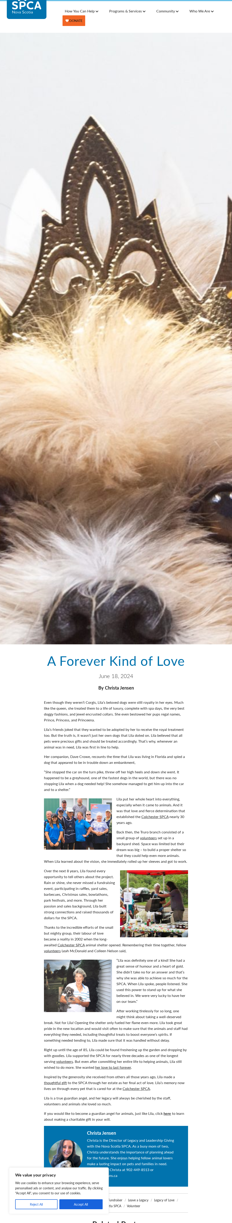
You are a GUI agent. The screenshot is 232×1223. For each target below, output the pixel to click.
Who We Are (199, 11)
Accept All (81, 1204)
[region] (59, 1190)
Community (165, 11)
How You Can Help (80, 11)
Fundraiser (115, 1200)
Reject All (36, 1204)
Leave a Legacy (138, 1200)
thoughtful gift (55, 1082)
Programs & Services (125, 11)
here (167, 1113)
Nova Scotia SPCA (108, 1206)
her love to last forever (113, 1067)
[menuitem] (80, 11)
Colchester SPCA (155, 816)
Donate (75, 20)
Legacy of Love (164, 1200)
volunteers (148, 837)
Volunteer (133, 1206)
